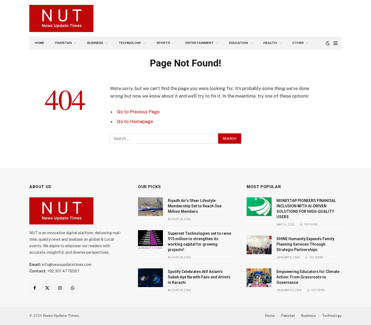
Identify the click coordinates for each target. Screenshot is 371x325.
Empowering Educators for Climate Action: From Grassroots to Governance (307, 277)
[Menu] (336, 43)
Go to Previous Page (138, 111)
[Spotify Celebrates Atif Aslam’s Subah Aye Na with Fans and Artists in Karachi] (150, 277)
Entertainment (200, 43)
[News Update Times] (61, 18)
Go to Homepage (135, 121)
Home (39, 43)
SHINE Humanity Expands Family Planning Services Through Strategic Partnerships (305, 244)
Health (270, 43)
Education (238, 43)
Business (95, 43)
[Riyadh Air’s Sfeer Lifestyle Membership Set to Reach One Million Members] (150, 206)
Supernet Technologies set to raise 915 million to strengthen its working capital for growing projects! (199, 241)
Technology (130, 43)
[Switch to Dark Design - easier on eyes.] (328, 43)
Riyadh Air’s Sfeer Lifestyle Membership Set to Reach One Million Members (195, 206)
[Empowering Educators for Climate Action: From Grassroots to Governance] (259, 277)
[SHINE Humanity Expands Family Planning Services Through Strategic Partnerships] (259, 245)
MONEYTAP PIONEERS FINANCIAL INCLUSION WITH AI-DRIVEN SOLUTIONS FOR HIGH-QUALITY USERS (306, 208)
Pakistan (63, 43)
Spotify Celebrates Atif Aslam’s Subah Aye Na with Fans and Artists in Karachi (199, 277)
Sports (163, 43)
